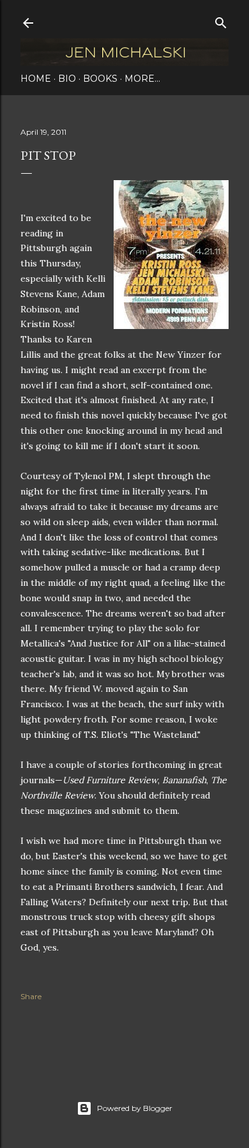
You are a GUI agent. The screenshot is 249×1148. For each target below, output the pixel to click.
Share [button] (31, 996)
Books (100, 78)
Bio (67, 78)
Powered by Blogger (134, 1108)
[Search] (221, 20)
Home (35, 78)
